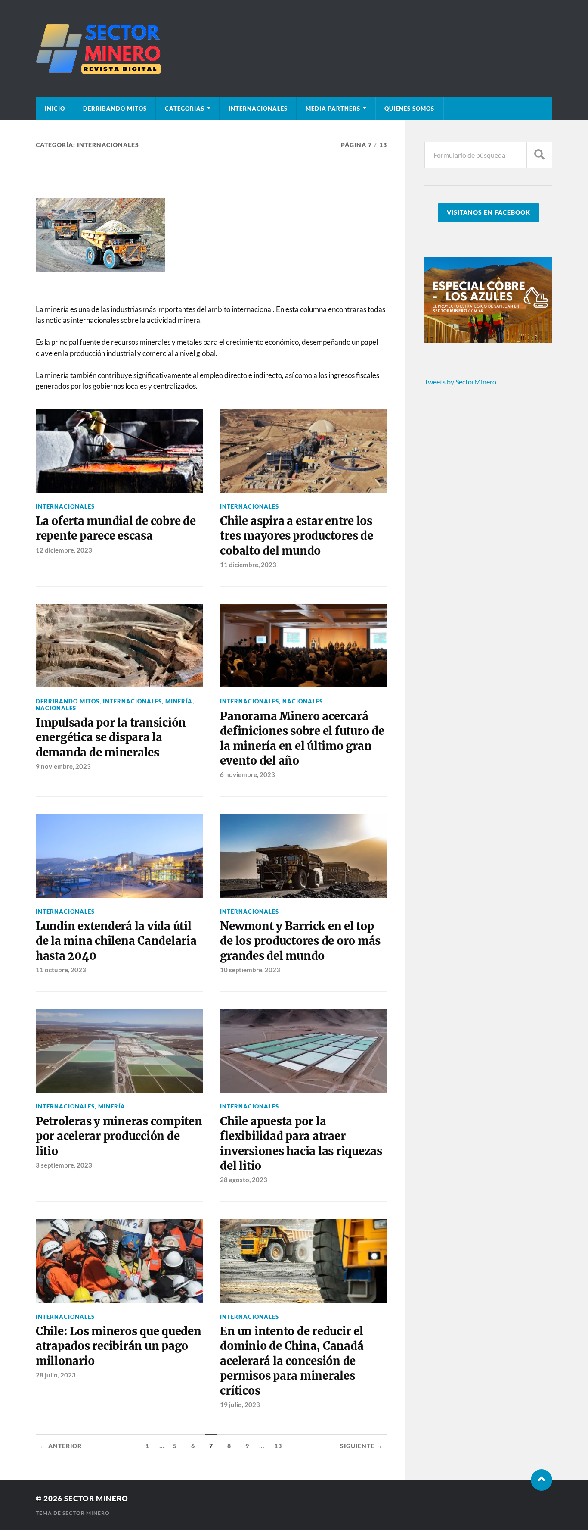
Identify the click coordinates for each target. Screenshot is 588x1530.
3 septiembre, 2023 (64, 1165)
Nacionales (56, 708)
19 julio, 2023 (240, 1404)
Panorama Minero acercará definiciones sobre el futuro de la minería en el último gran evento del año (302, 738)
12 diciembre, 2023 (64, 550)
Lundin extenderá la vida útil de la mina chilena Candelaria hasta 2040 (116, 941)
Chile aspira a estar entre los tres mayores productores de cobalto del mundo (296, 536)
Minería (178, 701)
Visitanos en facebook (488, 212)
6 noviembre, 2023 (247, 774)
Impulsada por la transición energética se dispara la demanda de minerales (111, 737)
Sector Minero (96, 1498)
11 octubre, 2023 (61, 970)
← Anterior (61, 1446)
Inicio (55, 108)
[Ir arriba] (541, 1480)
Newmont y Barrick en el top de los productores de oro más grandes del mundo (300, 941)
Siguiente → (361, 1446)
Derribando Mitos (115, 108)
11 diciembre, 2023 (248, 564)
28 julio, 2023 (56, 1375)
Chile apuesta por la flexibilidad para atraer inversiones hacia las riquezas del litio (301, 1144)
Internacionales (258, 108)
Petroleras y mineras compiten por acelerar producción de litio (119, 1136)
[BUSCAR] (539, 155)
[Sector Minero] (294, 48)
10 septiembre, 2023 (250, 970)
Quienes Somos (409, 108)
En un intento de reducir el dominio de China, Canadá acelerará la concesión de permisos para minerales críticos (291, 1361)
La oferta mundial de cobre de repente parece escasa (116, 528)
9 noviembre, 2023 (63, 766)
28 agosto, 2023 (243, 1179)
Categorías (184, 108)
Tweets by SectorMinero (460, 382)
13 (278, 1446)
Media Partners (333, 108)
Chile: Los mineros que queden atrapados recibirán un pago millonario (118, 1346)
